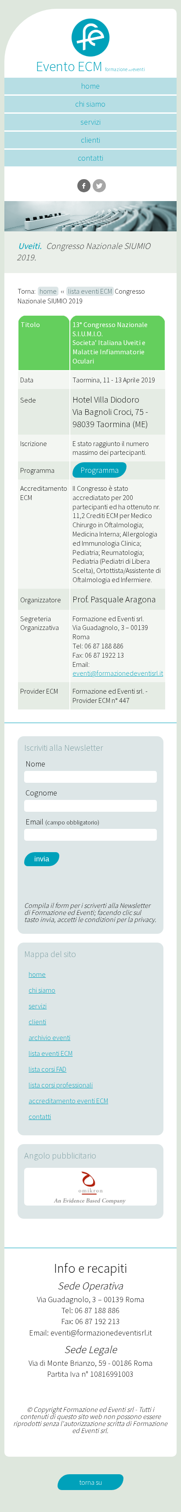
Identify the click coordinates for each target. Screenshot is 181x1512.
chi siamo (90, 104)
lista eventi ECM (90, 291)
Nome (35, 764)
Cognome (41, 793)
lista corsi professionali (61, 1084)
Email (62, 822)
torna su (90, 1482)
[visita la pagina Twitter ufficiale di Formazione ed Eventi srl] (99, 185)
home (90, 86)
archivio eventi (49, 1037)
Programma (99, 470)
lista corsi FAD (47, 1069)
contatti (90, 158)
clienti (90, 140)
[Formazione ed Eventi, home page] (90, 34)
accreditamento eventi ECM (68, 1100)
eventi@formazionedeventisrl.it (117, 673)
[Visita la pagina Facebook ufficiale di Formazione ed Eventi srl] (83, 185)
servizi (90, 122)
